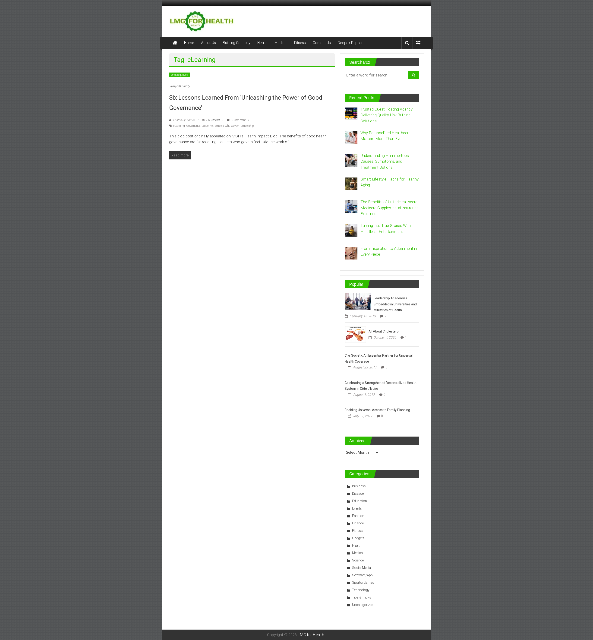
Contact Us (322, 43)
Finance (358, 523)
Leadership (247, 125)
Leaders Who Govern (227, 125)
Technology (360, 590)
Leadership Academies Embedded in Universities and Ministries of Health (395, 304)
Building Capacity (236, 43)
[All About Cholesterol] (355, 334)
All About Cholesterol (384, 331)
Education (359, 501)
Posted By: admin (183, 120)
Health (262, 43)
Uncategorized (179, 74)
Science (358, 560)
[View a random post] (418, 42)
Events (357, 508)
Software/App (362, 575)
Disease (358, 493)
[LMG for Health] (175, 43)
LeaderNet (208, 125)
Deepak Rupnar (350, 43)
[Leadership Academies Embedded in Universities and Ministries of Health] (358, 301)
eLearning (179, 125)
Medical (280, 43)
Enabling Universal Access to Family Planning (377, 410)
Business (359, 486)
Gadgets (358, 538)
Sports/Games (363, 582)
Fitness (300, 43)
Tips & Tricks (361, 597)
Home (189, 43)
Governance (193, 125)
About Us (208, 43)
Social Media (361, 568)
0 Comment (238, 120)
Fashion (358, 516)
